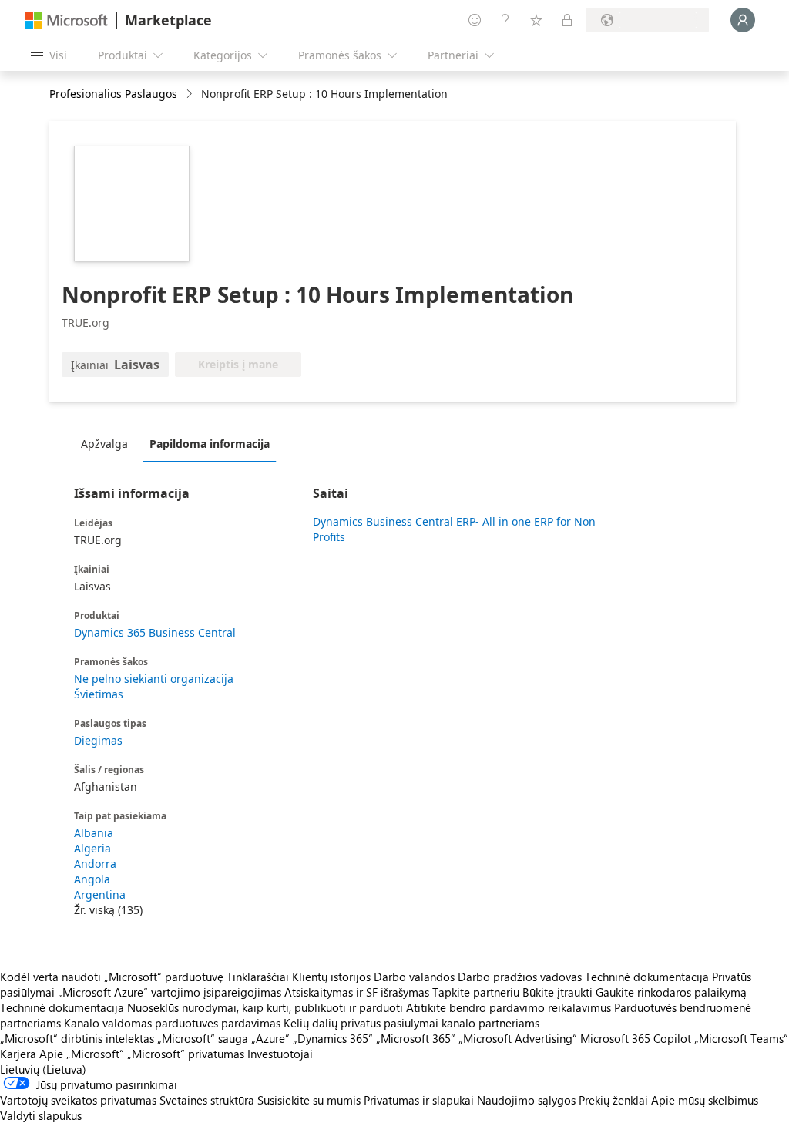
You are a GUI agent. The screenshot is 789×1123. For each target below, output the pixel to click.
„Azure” (270, 1038)
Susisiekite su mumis (309, 1100)
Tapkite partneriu (475, 992)
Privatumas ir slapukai (419, 1100)
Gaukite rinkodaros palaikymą (671, 992)
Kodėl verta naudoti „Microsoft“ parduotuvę (111, 976)
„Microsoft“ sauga (202, 1038)
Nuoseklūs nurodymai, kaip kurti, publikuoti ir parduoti (265, 1007)
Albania (93, 832)
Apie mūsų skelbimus (704, 1100)
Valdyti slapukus (41, 1115)
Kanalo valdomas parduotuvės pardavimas (172, 1023)
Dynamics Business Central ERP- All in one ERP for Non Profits (454, 529)
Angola (92, 879)
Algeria (92, 848)
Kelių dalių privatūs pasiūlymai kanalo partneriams (411, 1023)
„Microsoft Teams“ (741, 1038)
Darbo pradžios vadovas (520, 976)
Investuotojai (280, 1053)
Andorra (95, 863)
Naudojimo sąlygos (526, 1100)
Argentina (100, 894)
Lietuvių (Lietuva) (43, 1069)
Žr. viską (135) (108, 910)
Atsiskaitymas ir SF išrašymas (356, 992)
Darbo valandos (414, 976)
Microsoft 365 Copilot (635, 1038)
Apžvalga (104, 443)
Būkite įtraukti (557, 992)
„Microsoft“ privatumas (185, 1053)
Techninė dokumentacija (647, 976)
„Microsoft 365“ (415, 1038)
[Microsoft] (66, 20)
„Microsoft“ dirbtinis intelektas (77, 1038)
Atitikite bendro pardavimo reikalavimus (508, 1007)
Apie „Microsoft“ (81, 1053)
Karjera (18, 1053)
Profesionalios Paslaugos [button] (113, 93)
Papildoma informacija (209, 443)
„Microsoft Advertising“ (517, 1038)
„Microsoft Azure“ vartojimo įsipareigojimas (171, 992)
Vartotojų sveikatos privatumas (78, 1100)
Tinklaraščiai (258, 976)
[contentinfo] (190, 94)
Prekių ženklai (613, 1100)
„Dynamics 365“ (333, 1038)
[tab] (108, 443)
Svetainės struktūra (206, 1100)
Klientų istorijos (331, 976)
